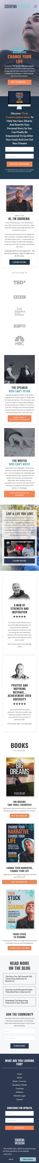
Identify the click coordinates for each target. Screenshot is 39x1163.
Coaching (19, 1088)
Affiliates (19, 1092)
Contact (19, 1099)
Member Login (19, 1096)
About (19, 1077)
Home (19, 1074)
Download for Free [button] (19, 948)
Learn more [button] (7, 1154)
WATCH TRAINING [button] (19, 164)
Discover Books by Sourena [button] (19, 494)
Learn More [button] (19, 262)
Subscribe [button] (19, 1046)
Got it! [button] (11, 1159)
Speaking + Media (19, 1085)
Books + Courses (19, 1081)
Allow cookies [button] (28, 1159)
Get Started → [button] (19, 82)
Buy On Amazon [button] (19, 882)
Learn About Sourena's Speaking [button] (19, 419)
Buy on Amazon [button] (19, 816)
